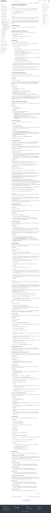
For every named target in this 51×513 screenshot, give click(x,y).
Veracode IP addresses (21, 63)
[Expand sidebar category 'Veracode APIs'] (10, 53)
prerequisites (19, 107)
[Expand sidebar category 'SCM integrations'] (10, 31)
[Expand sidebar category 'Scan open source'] (10, 39)
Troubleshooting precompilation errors (23, 162)
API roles (23, 55)
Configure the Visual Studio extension (46, 7)
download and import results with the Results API (18, 367)
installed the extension (18, 108)
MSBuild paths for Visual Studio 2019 (46, 22)
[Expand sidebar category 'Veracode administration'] (10, 50)
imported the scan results (20, 423)
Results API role (21, 399)
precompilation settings (23, 116)
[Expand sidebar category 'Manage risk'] (10, 46)
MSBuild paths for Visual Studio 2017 (46, 24)
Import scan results (45, 17)
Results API (32, 394)
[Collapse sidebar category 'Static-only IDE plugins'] (10, 16)
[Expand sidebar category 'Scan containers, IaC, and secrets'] (10, 41)
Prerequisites (43, 5)
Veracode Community (5, 507)
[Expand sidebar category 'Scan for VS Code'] (10, 15)
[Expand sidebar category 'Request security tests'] (10, 48)
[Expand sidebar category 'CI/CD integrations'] (10, 32)
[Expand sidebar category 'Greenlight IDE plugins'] (10, 30)
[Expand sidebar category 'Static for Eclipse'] (10, 17)
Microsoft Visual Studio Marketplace (19, 88)
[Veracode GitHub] (48, 1)
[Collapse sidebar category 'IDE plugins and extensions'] (10, 10)
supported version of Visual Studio (19, 43)
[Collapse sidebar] (5, 504)
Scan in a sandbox (44, 13)
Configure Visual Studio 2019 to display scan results (46, 16)
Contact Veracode (28, 507)
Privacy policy (39, 507)
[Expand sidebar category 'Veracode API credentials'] (10, 9)
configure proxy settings (21, 115)
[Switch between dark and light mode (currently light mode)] (49, 1)
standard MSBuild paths (24, 161)
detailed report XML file (28, 117)
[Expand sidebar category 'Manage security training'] (10, 49)
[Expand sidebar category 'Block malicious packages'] (10, 45)
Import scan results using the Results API (45, 18)
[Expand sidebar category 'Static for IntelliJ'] (10, 19)
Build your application (44, 10)
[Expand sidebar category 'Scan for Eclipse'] (10, 11)
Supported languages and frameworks (46, 4)
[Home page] (12, 3)
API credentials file (29, 113)
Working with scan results (44, 14)
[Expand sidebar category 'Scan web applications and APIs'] (10, 44)
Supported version (44, 3)
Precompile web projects (45, 11)
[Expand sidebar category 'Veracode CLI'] (10, 51)
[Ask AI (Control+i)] (20, 1)
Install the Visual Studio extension (45, 6)
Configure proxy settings (45, 8)
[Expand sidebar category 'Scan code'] (10, 38)
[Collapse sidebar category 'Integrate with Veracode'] (10, 6)
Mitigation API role (22, 422)
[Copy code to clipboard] (39, 170)
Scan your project (44, 12)
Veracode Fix (35, 17)
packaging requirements (35, 43)
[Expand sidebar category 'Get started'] (10, 4)
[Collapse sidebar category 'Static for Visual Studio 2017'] (10, 22)
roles (21, 48)
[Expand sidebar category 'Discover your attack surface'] (10, 43)
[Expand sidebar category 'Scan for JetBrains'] (10, 12)
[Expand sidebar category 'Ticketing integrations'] (10, 35)
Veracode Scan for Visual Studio (30, 18)
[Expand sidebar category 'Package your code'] (10, 5)
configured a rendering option (24, 371)
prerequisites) (18, 319)
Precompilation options (45, 9)
